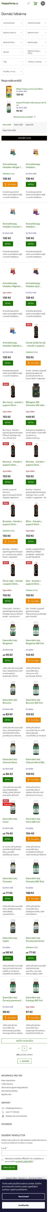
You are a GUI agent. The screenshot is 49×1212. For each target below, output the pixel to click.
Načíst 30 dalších (24, 1041)
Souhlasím (23, 1205)
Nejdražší (29, 124)
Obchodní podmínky (9, 1091)
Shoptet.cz (22, 1178)
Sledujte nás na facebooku (16, 1116)
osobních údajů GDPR (24, 1161)
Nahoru (25, 1061)
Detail (31, 184)
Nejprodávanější (9, 130)
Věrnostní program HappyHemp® (14, 1087)
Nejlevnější (18, 124)
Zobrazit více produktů (23, 117)
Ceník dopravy (7, 1084)
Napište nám (6, 1094)
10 (30, 1048)
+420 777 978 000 (12, 1112)
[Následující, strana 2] (24, 1048)
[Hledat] (28, 3)
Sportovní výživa (35, 1178)
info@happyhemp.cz (13, 1108)
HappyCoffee (11, 1178)
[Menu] (43, 3)
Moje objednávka (8, 1080)
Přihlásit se (9, 1167)
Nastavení (24, 1196)
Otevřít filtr (24, 138)
